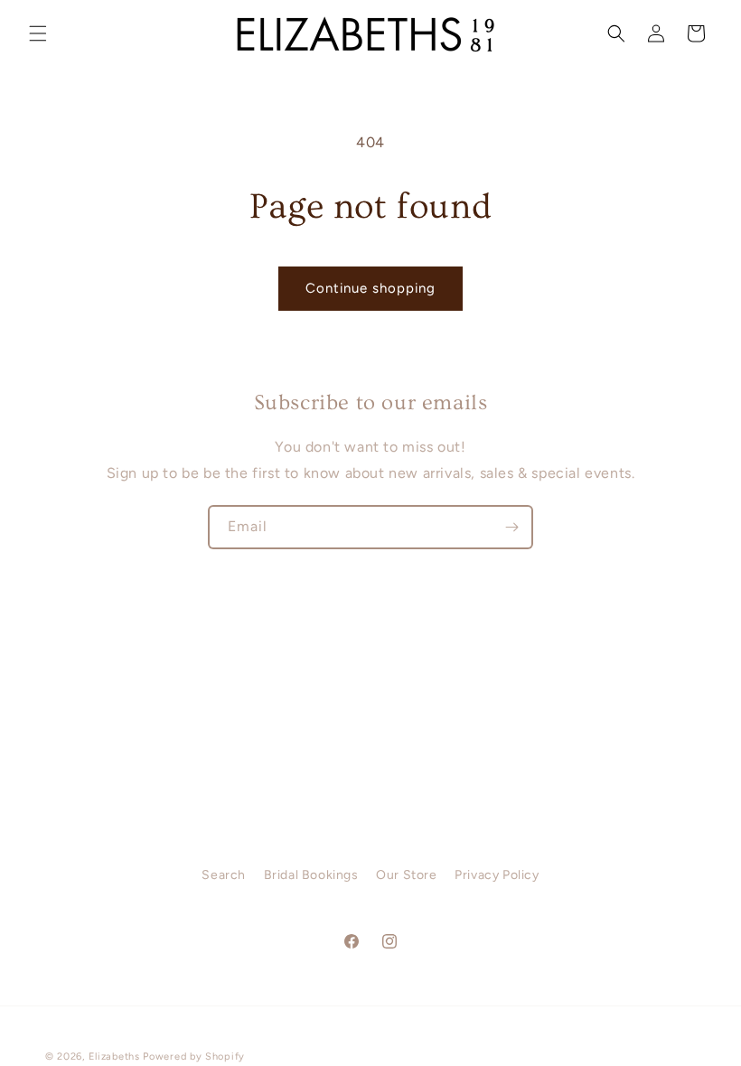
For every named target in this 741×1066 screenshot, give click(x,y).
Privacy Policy (497, 875)
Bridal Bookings (311, 875)
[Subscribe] (511, 527)
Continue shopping (370, 288)
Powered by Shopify (194, 1056)
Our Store (406, 875)
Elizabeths (114, 1056)
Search (224, 875)
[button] (38, 33)
